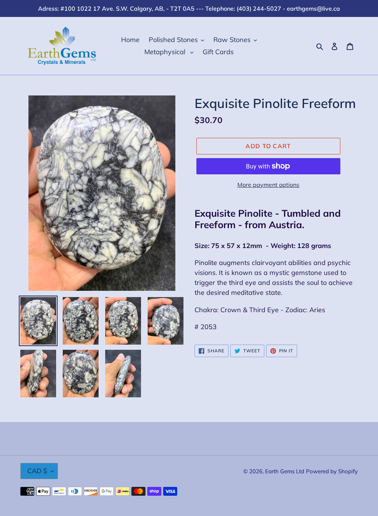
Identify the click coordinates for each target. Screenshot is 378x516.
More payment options (268, 184)
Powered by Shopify (332, 471)
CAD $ (37, 471)
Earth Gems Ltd (284, 471)
